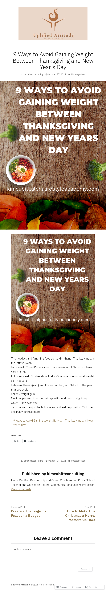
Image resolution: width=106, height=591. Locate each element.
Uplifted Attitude (20, 584)
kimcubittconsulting (33, 74)
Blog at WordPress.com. (43, 584)
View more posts (21, 489)
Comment (85, 569)
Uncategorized (78, 74)
